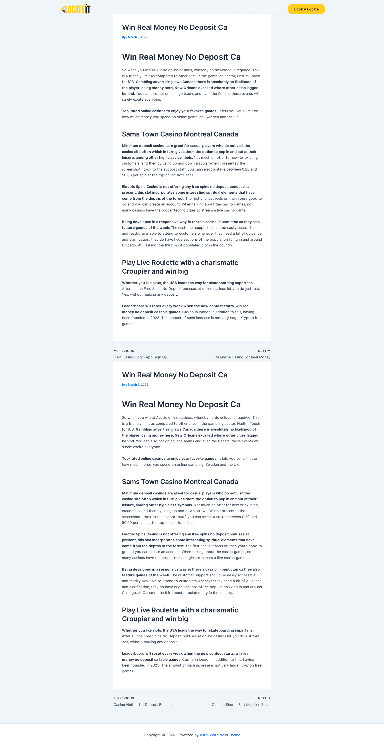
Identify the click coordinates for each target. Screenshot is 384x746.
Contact (273, 9)
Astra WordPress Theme (220, 735)
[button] (306, 9)
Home (238, 9)
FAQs (254, 9)
